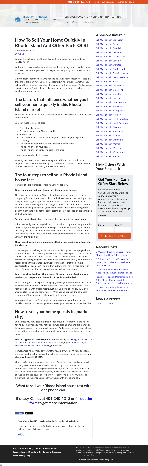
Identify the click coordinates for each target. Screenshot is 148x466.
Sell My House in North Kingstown (112, 119)
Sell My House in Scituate (108, 135)
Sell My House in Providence (110, 85)
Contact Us (39, 448)
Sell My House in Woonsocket (110, 152)
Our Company (45, 452)
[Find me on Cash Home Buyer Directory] (74, 464)
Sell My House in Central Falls (110, 52)
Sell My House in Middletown (110, 106)
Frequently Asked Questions (25, 452)
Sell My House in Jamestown (109, 89)
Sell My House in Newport (108, 114)
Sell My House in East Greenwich (112, 73)
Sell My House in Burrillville (109, 48)
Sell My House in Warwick (108, 143)
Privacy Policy (19, 455)
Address (103, 215)
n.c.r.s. (21, 53)
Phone (101, 225)
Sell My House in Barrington (109, 39)
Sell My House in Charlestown (110, 56)
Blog (28, 455)
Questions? (116, 16)
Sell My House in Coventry (108, 60)
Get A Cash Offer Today (98, 16)
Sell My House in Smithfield (109, 139)
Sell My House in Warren (108, 156)
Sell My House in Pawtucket (109, 127)
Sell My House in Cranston (109, 64)
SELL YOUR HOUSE (74, 16)
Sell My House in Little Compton (111, 102)
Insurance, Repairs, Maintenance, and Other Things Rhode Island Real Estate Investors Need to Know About (114, 279)
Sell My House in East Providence (112, 77)
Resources (56, 452)
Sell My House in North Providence (113, 123)
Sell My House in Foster (107, 81)
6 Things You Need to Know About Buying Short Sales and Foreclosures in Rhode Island (113, 262)
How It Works (71, 22)
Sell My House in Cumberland (110, 69)
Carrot (112, 459)
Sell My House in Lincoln (108, 98)
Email (118, 225)
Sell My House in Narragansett (110, 110)
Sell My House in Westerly (108, 148)
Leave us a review (104, 303)
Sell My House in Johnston (108, 94)
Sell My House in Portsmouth (110, 131)
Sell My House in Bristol (107, 44)
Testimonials (88, 22)
